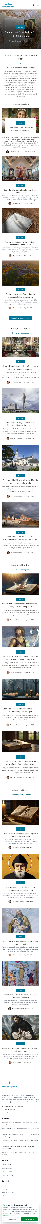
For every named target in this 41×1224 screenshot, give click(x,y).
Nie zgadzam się (11, 1219)
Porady (20, 27)
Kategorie (6, 1181)
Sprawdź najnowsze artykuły (20, 318)
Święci (20, 829)
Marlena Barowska (7, 1175)
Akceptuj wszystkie (29, 1219)
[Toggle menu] (38, 5)
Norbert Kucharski (7, 1164)
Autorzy (5, 1160)
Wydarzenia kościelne (8, 1192)
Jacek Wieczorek (7, 1168)
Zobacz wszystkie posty (20, 333)
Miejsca (20, 289)
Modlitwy (20, 599)
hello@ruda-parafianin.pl (11, 1113)
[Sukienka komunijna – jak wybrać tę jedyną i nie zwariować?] (20, 120)
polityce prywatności (9, 1215)
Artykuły (5, 1118)
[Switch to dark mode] (33, 5)
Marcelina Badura (7, 1171)
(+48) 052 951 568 (9, 1109)
